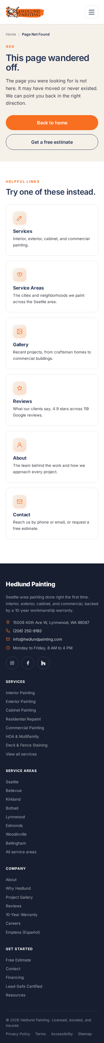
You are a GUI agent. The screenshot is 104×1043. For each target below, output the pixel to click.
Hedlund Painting (30, 584)
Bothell (12, 808)
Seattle (12, 782)
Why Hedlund (18, 888)
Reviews (13, 906)
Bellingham (16, 843)
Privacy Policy (18, 1034)
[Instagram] (12, 663)
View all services (21, 754)
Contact (13, 968)
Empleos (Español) (23, 932)
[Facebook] (27, 663)
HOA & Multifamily (22, 736)
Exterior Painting (21, 701)
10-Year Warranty (22, 914)
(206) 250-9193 (27, 631)
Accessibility (62, 1034)
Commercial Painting (25, 727)
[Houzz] (43, 663)
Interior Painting (20, 692)
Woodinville (16, 834)
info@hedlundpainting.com (37, 639)
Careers (13, 923)
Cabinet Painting (21, 710)
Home (11, 34)
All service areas (21, 851)
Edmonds (14, 825)
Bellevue (14, 790)
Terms (40, 1034)
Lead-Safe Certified (24, 986)
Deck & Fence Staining (26, 745)
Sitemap (85, 1034)
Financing (15, 977)
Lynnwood (15, 817)
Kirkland (13, 799)
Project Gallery (19, 897)
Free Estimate (18, 960)
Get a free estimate (52, 142)
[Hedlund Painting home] (25, 12)
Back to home (52, 123)
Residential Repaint (23, 719)
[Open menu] (91, 12)
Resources (15, 995)
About (11, 879)
